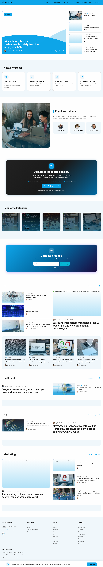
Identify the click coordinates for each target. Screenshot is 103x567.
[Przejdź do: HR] (51, 222)
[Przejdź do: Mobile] (92, 222)
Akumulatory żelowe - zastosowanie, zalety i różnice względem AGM (13, 552)
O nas (28, 527)
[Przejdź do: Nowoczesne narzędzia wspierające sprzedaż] (85, 49)
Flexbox (80, 532)
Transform (80, 539)
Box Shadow (81, 525)
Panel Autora (87, 2)
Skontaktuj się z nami (50, 186)
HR (53, 532)
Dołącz (98, 2)
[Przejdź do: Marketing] (72, 222)
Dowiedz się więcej (66, 564)
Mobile (54, 525)
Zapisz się (64, 264)
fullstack (55, 527)
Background (81, 541)
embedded (55, 539)
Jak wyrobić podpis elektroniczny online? (12, 555)
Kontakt (77, 2)
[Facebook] (3, 533)
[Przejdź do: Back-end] (31, 222)
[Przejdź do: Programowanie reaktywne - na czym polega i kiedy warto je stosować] (26, 389)
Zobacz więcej (93, 286)
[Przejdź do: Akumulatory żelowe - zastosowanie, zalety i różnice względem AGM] (34, 32)
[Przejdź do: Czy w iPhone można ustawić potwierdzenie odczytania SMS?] (85, 27)
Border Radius (81, 534)
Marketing (55, 529)
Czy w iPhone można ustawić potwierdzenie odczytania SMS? (13, 557)
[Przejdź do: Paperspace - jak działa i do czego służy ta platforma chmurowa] (26, 311)
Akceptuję (92, 564)
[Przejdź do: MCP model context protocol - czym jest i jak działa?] (77, 389)
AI (53, 534)
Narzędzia (56, 2)
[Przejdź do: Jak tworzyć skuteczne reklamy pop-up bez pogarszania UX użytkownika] (77, 480)
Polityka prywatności (59, 267)
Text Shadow (81, 527)
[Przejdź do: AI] (11, 222)
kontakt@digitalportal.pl (8, 530)
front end (55, 541)
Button (80, 543)
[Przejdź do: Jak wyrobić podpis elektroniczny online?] (85, 16)
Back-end (55, 536)
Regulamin (30, 532)
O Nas (67, 2)
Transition (80, 536)
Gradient (80, 529)
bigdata (55, 543)
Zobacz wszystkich (61, 139)
